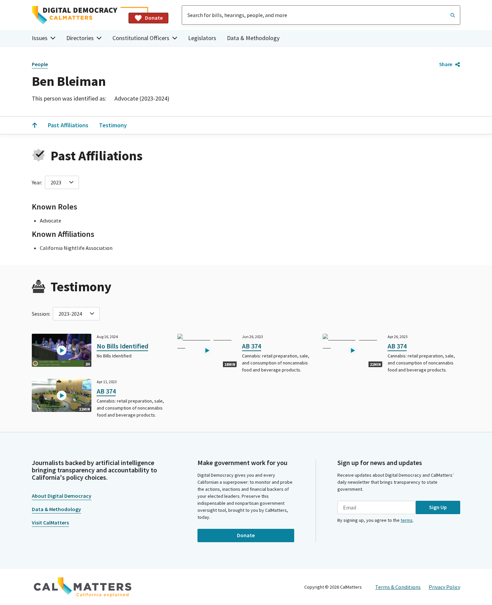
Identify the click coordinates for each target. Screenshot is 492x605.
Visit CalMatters (50, 522)
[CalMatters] (83, 587)
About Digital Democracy (61, 495)
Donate (154, 17)
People (40, 64)
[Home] (77, 15)
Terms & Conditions (398, 587)
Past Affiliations (68, 125)
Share (445, 64)
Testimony (113, 125)
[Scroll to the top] (34, 125)
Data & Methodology (253, 38)
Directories (80, 38)
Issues (40, 38)
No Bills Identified (122, 346)
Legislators (202, 38)
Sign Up (438, 507)
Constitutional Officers (140, 38)
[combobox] (321, 15)
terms (407, 520)
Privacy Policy (444, 587)
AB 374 (251, 346)
